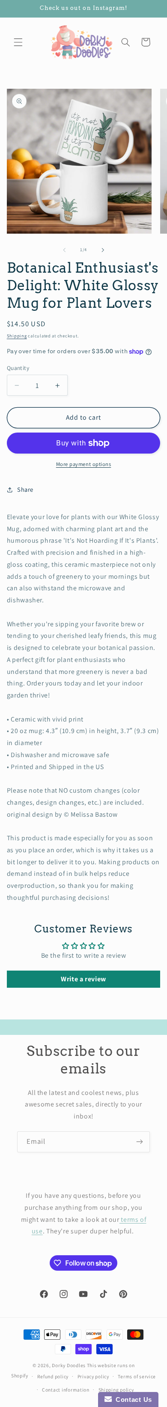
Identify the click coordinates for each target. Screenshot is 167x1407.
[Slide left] (64, 250)
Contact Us (132, 1399)
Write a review (83, 978)
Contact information (65, 1389)
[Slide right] (102, 250)
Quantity (18, 368)
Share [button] (25, 489)
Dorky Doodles (69, 1365)
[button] (18, 42)
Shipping (17, 336)
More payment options (83, 464)
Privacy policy (93, 1376)
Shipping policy (116, 1389)
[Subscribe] (139, 1141)
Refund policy (53, 1376)
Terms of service (137, 1376)
